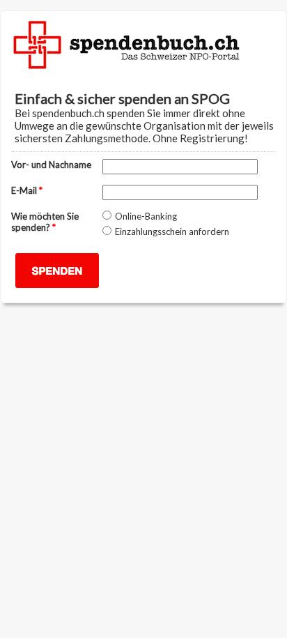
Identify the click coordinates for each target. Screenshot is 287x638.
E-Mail (26, 190)
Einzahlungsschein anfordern (172, 231)
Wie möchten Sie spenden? (45, 222)
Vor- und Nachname (51, 164)
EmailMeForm (143, 42)
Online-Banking (146, 216)
